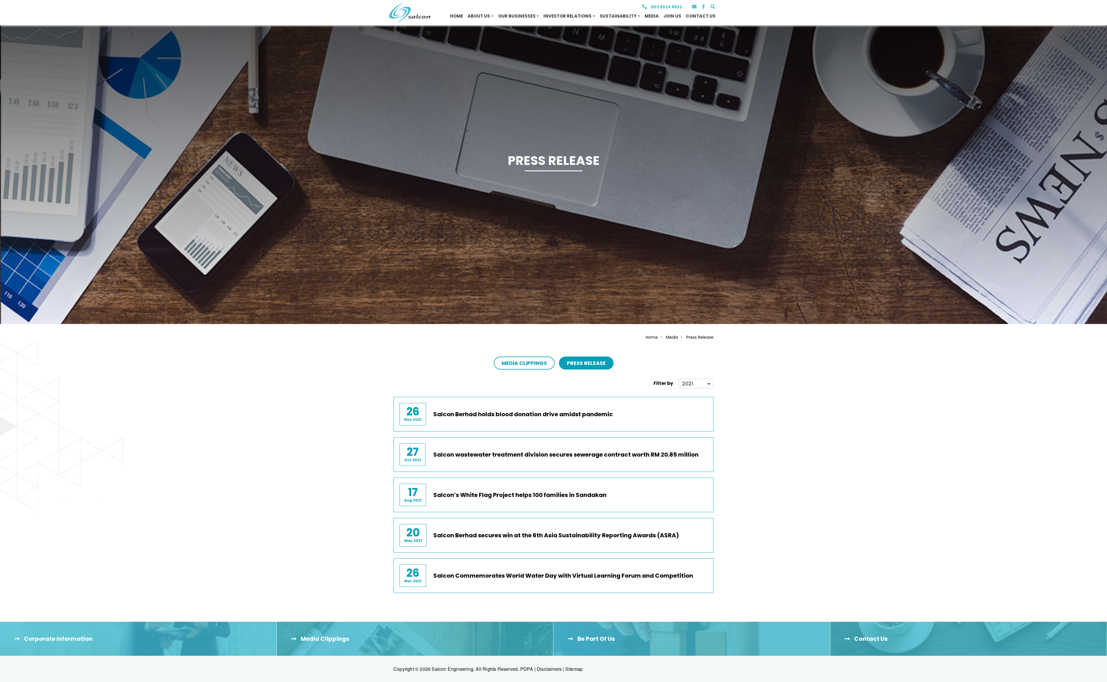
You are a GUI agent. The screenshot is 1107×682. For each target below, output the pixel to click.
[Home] (409, 12)
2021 (687, 383)
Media (652, 16)
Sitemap (574, 669)
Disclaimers (549, 669)
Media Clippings (524, 363)
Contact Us (701, 16)
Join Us (672, 16)
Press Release (699, 337)
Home (456, 16)
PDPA (526, 669)
